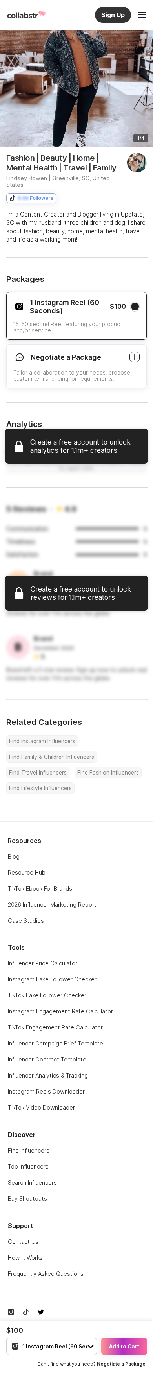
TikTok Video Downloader (41, 1107)
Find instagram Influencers (42, 741)
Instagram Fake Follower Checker (52, 979)
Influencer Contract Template (47, 1059)
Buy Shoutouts (27, 1198)
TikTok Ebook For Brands (40, 888)
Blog (14, 856)
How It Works (25, 1257)
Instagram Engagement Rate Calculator (60, 1011)
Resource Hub (27, 872)
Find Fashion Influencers (108, 772)
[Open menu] (142, 15)
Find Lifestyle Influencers (40, 788)
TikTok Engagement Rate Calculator (55, 1027)
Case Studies (26, 920)
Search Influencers (32, 1182)
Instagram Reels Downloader (46, 1091)
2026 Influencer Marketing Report (52, 904)
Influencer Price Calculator (42, 963)
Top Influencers (28, 1166)
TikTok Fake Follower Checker (47, 995)
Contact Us (23, 1241)
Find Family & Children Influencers (51, 757)
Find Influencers (28, 1150)
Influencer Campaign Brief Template (55, 1043)
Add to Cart (124, 1346)
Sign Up (113, 15)
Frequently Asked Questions (46, 1273)
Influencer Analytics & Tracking (48, 1075)
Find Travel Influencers (38, 772)
